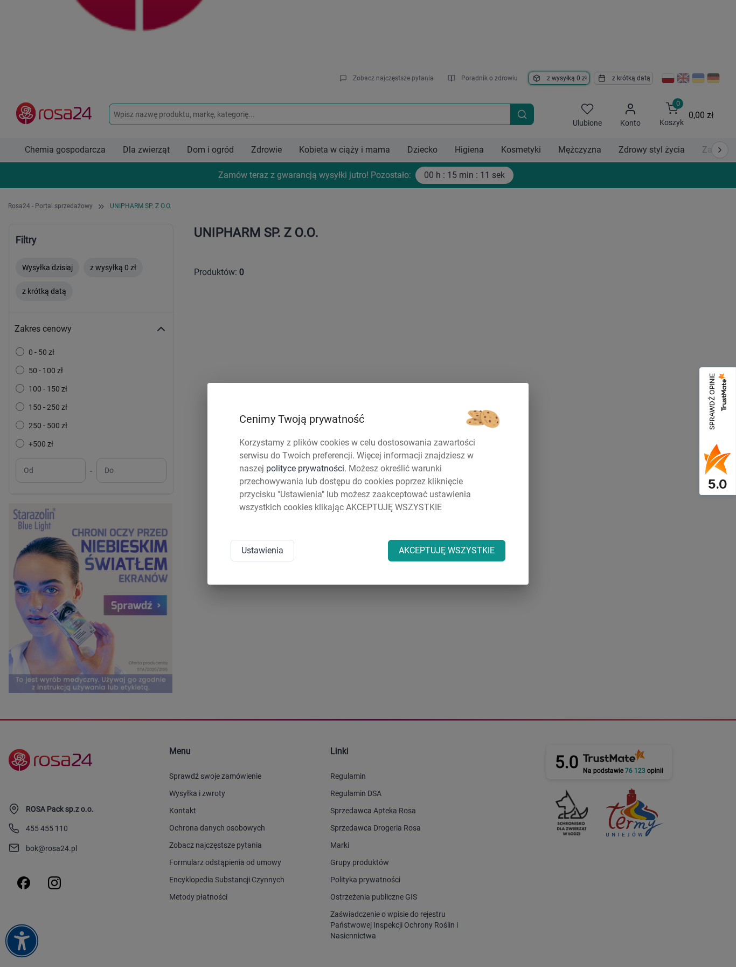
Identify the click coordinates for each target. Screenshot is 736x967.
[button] (483, 419)
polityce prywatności (305, 468)
